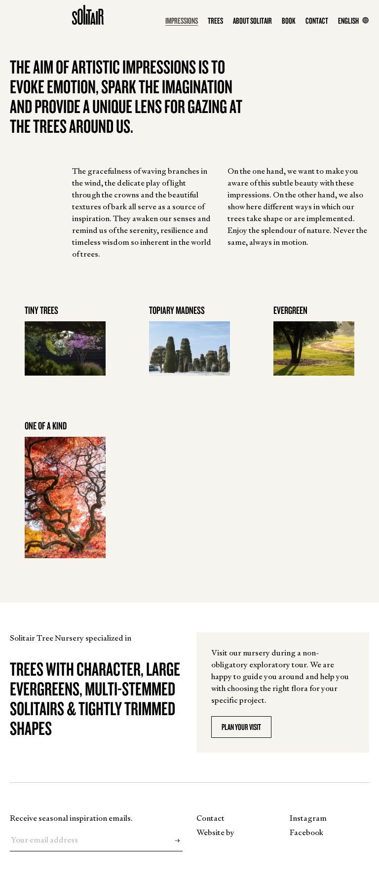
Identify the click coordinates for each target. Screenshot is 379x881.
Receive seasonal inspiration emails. (71, 818)
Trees (215, 20)
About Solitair (252, 20)
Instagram (308, 818)
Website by (215, 832)
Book (289, 20)
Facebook (306, 832)
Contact (316, 20)
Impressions (181, 20)
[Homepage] (88, 15)
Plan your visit (241, 727)
